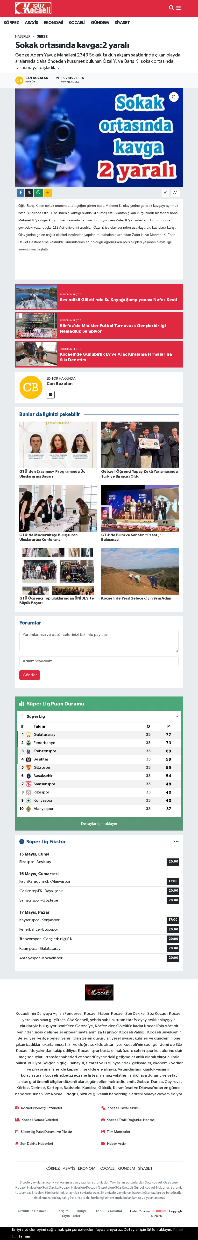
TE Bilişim (159, 1211)
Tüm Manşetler (118, 1132)
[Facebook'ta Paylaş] (20, 193)
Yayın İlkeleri (71, 1216)
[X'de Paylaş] (29, 193)
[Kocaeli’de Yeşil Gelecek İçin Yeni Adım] (140, 571)
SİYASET (122, 23)
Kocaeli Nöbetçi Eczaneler (41, 1108)
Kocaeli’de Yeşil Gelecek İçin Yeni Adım (136, 598)
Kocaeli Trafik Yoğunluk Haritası (131, 1120)
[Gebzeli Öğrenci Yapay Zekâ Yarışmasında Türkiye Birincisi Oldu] (140, 445)
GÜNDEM (100, 23)
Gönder (30, 675)
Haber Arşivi (116, 1143)
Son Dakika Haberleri (36, 1143)
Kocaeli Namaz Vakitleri (40, 1120)
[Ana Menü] (178, 8)
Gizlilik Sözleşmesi (33, 1211)
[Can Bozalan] (30, 387)
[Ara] (171, 8)
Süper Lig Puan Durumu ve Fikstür (46, 1132)
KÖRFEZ (11, 23)
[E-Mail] (51, 395)
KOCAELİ (77, 23)
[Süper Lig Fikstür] (176, 842)
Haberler (22, 36)
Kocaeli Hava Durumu (124, 1108)
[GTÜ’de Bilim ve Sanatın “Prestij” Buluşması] (140, 508)
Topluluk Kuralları (109, 1211)
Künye (82, 1211)
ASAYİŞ (31, 23)
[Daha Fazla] (48, 193)
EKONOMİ (53, 23)
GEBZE (42, 36)
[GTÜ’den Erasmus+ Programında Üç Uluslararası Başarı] (58, 445)
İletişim (62, 1211)
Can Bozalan (60, 384)
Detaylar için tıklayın (99, 824)
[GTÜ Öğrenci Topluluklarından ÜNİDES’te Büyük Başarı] (58, 571)
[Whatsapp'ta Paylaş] (38, 193)
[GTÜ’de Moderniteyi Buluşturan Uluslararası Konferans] (58, 508)
